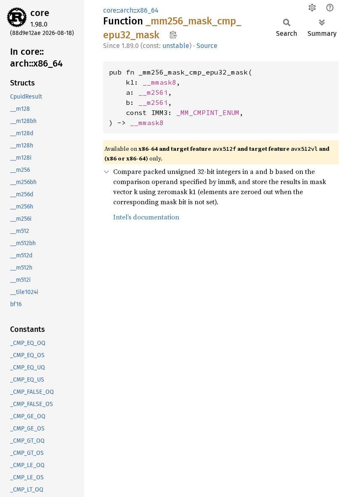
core (39, 13)
